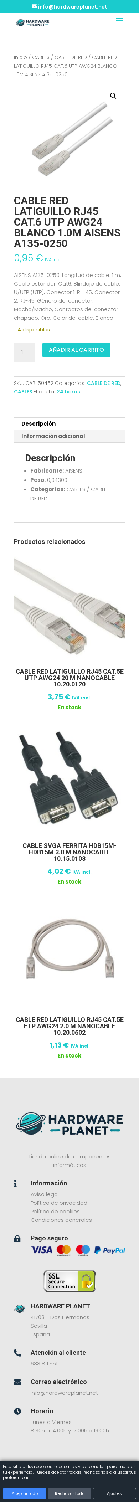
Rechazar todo (69, 1493)
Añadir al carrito (76, 350)
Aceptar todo (25, 1493)
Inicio (20, 57)
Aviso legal (45, 1194)
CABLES (41, 57)
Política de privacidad (59, 1203)
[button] (113, 95)
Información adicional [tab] (53, 436)
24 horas (68, 391)
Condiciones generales (61, 1220)
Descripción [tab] (38, 423)
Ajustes (114, 1493)
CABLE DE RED (71, 57)
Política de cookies (55, 1211)
